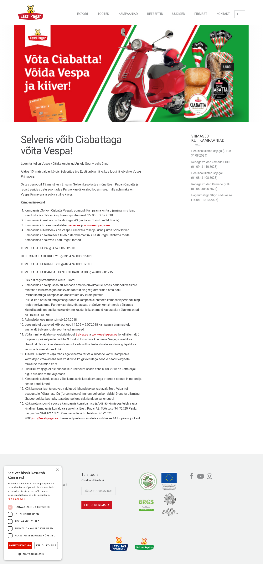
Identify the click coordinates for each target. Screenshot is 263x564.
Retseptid (155, 14)
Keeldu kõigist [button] (46, 545)
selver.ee (74, 225)
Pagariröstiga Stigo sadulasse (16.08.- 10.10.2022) (211, 197)
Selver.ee (82, 334)
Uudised (178, 14)
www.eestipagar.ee (97, 225)
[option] (131, 77)
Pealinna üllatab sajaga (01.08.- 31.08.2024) (212, 153)
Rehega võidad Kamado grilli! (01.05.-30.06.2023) (210, 186)
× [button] (57, 470)
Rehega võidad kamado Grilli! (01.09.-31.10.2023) (210, 164)
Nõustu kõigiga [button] (20, 545)
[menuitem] (82, 12)
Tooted (103, 14)
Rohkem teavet (16, 498)
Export (82, 14)
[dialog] (33, 513)
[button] (33, 554)
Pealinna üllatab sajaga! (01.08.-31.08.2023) (207, 175)
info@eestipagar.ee (45, 418)
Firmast (200, 14)
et (238, 14)
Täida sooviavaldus (98, 490)
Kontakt (223, 14)
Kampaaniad (128, 14)
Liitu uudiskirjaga (96, 505)
